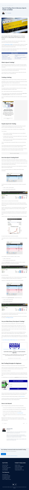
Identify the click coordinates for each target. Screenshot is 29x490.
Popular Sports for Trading (6, 57)
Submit (18, 388)
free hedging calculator (9, 317)
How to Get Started (18, 58)
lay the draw (23, 396)
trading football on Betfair (9, 44)
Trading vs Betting (4, 56)
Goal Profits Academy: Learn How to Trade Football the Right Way (14, 352)
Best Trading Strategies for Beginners (20, 57)
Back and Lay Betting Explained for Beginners (8, 110)
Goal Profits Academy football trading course (10, 339)
